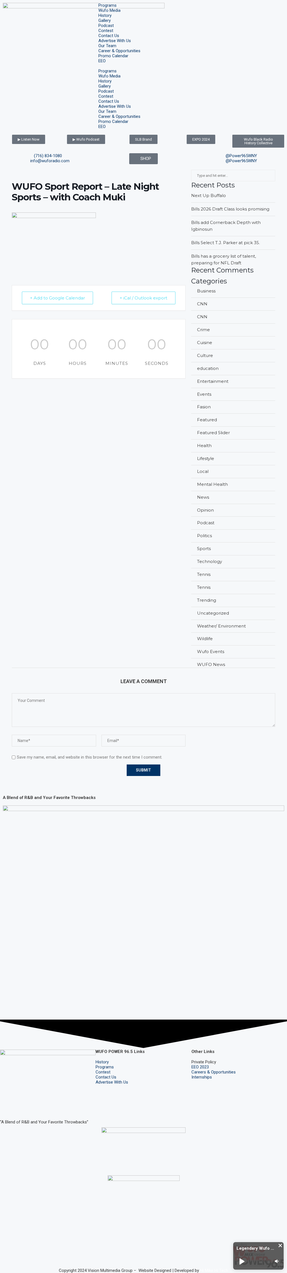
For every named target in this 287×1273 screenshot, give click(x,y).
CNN (202, 303)
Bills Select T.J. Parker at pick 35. (225, 242)
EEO (102, 60)
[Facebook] (7, 1106)
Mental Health (212, 484)
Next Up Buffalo (208, 195)
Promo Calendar (113, 55)
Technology (209, 561)
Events (204, 394)
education (208, 368)
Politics (204, 535)
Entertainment (212, 381)
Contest (105, 30)
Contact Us (108, 35)
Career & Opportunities (119, 50)
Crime (203, 329)
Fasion (204, 406)
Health (204, 445)
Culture (205, 355)
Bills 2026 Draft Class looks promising (230, 209)
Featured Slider (213, 432)
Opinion (205, 510)
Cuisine (204, 342)
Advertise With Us (114, 40)
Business (206, 291)
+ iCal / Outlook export (143, 298)
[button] (143, 65)
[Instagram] (22, 1106)
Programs (107, 5)
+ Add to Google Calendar (57, 298)
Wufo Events (210, 651)
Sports (204, 548)
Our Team (107, 45)
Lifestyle (205, 458)
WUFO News (211, 664)
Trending (206, 600)
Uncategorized (213, 613)
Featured (207, 419)
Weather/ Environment (221, 626)
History (105, 15)
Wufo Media (109, 10)
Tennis (203, 574)
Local (203, 471)
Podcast (106, 25)
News (203, 497)
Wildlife (205, 638)
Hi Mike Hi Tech (214, 1270)
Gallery (104, 20)
